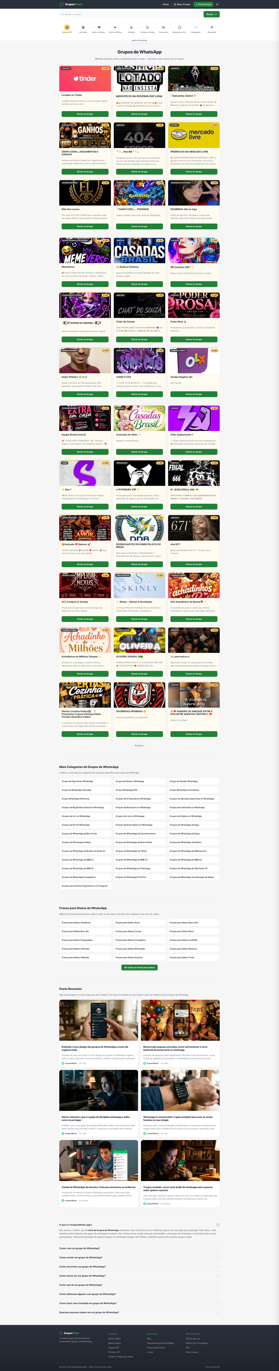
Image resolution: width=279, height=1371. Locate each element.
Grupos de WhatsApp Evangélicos (79, 877)
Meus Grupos (114, 1343)
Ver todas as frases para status (139, 967)
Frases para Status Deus (182, 931)
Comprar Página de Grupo (120, 1356)
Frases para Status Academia (76, 922)
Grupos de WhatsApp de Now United (134, 842)
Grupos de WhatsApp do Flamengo (133, 868)
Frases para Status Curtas (128, 931)
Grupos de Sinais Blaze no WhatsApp (134, 825)
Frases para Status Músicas (183, 948)
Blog (149, 1338)
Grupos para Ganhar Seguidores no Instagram (85, 886)
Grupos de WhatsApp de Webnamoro (188, 851)
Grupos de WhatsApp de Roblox (185, 842)
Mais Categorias (139, 41)
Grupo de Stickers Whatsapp (130, 781)
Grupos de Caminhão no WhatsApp (187, 807)
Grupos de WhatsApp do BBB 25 (78, 868)
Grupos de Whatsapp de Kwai (76, 842)
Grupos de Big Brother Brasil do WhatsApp (83, 807)
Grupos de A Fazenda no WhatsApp (133, 798)
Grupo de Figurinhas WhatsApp (77, 781)
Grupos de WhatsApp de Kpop (185, 833)
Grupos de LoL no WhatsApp (76, 816)
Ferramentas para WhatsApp (160, 1343)
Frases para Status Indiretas (76, 948)
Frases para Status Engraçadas (77, 940)
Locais (150, 1352)
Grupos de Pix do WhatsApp (76, 825)
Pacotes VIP (114, 1352)
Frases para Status (156, 1347)
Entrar (166, 4)
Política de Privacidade (197, 1343)
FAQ (188, 1347)
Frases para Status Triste (182, 957)
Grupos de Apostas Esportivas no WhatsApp (192, 798)
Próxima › (139, 745)
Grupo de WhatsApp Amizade (76, 790)
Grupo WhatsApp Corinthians (184, 790)
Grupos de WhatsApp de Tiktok (131, 851)
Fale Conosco (192, 1352)
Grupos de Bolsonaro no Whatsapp (133, 807)
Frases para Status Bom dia (75, 931)
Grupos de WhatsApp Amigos (184, 825)
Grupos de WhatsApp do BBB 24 (186, 859)
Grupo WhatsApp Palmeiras (75, 798)
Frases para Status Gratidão (183, 940)
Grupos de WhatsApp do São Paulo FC (189, 868)
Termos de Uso (193, 1338)
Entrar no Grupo (85, 114)
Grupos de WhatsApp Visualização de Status (192, 877)
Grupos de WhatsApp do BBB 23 (131, 859)
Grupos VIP (113, 1347)
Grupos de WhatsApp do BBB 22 (78, 859)
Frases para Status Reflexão (75, 957)
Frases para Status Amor (128, 922)
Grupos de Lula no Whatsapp (130, 816)
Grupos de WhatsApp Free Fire (131, 877)
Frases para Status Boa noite (184, 922)
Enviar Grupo (114, 1338)
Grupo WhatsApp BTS (126, 790)
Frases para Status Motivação (130, 948)
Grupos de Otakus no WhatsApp (186, 816)
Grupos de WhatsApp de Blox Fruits (79, 833)
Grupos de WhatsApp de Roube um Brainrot (83, 851)
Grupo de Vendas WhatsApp (184, 781)
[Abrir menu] (217, 4)
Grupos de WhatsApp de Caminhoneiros (136, 833)
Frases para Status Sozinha (129, 957)
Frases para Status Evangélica (130, 940)
